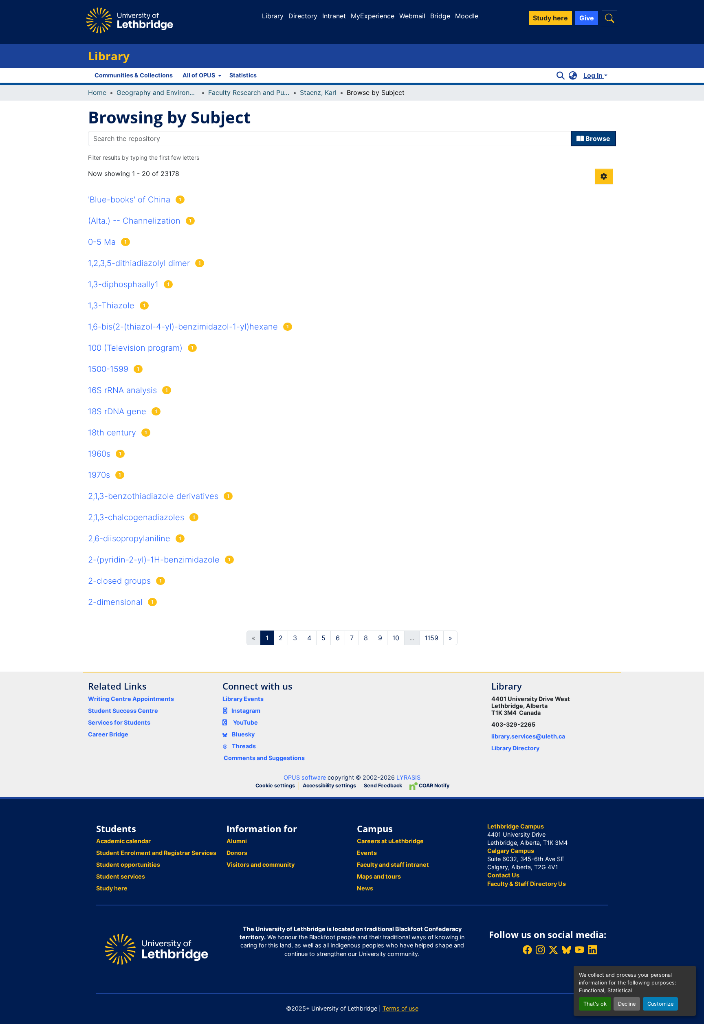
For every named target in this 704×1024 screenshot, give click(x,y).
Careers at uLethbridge (390, 840)
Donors (237, 852)
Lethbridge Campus (515, 826)
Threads (243, 746)
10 (395, 638)
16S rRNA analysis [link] (122, 390)
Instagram (245, 710)
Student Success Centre (123, 710)
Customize (660, 1004)
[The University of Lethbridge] (156, 948)
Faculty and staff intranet (393, 864)
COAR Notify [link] (433, 785)
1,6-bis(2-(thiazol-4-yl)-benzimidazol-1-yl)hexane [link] (183, 327)
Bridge (440, 16)
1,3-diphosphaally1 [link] (123, 284)
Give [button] (586, 18)
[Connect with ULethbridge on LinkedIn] (592, 950)
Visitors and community (261, 864)
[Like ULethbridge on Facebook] (527, 950)
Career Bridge (108, 734)
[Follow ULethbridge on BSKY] (566, 950)
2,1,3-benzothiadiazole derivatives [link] (153, 496)
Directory (302, 16)
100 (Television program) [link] (135, 348)
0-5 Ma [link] (102, 242)
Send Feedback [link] (383, 785)
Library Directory (515, 748)
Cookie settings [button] (275, 785)
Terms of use (400, 1008)
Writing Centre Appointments (131, 698)
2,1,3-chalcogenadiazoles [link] (136, 517)
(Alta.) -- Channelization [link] (134, 221)
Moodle (466, 16)
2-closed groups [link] (119, 581)
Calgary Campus (510, 850)
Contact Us (503, 875)
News (365, 888)
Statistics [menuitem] (243, 75)
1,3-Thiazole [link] (111, 305)
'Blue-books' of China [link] (129, 199)
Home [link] (97, 92)
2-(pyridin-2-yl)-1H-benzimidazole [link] (154, 560)
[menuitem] (201, 75)
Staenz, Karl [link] (318, 92)
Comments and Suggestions (264, 757)
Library (273, 16)
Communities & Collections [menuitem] (134, 75)
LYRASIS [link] (408, 777)
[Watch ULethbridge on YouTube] (579, 950)
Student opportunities (128, 864)
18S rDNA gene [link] (117, 411)
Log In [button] (593, 75)
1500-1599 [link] (108, 369)
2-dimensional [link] (115, 602)
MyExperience (372, 16)
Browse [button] (597, 138)
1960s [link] (99, 454)
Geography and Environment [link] (157, 92)
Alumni (237, 840)
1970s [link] (99, 475)
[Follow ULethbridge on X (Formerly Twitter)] (553, 950)
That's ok (595, 1004)
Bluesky (243, 734)
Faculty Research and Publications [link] (249, 92)
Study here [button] (550, 18)
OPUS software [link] (305, 777)
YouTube (245, 722)
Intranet (334, 16)
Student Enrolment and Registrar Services (156, 852)
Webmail (412, 16)
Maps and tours (379, 876)
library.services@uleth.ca (528, 736)
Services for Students (119, 722)
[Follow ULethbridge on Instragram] (540, 950)
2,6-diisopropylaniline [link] (129, 538)
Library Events (243, 698)
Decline (627, 1004)
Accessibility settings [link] (329, 785)
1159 (431, 638)
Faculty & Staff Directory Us (526, 883)
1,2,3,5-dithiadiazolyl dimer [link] (139, 263)
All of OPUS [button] (199, 75)
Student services (120, 876)
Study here (112, 888)
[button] (609, 18)
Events (367, 852)
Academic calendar (123, 840)
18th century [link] (112, 432)
